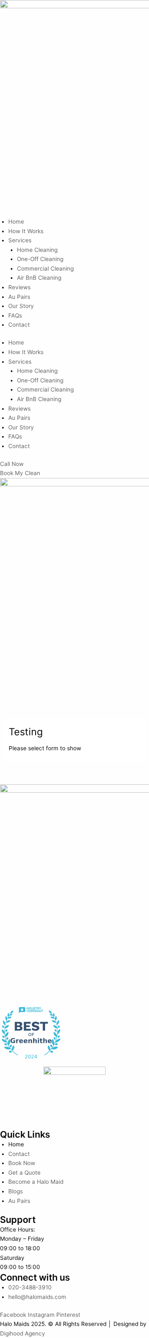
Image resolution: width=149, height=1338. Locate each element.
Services (19, 240)
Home (16, 221)
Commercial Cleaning (45, 268)
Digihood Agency (22, 1333)
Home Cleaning (37, 249)
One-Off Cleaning (40, 259)
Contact (19, 324)
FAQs (15, 315)
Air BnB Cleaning (39, 277)
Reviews (19, 287)
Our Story (21, 306)
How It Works (25, 231)
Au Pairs (19, 296)
